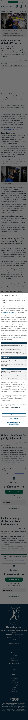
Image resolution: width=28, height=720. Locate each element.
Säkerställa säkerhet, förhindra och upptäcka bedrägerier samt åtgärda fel (11, 372)
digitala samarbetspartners (9, 312)
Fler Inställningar (14, 418)
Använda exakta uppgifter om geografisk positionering (10, 360)
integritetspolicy (16, 407)
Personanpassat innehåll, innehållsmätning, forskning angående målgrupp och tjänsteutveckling (13, 353)
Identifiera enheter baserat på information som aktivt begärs (12, 365)
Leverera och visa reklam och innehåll (9, 375)
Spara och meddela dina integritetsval (9, 378)
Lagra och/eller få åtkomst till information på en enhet (12, 346)
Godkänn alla (14, 415)
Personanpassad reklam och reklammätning (11, 349)
